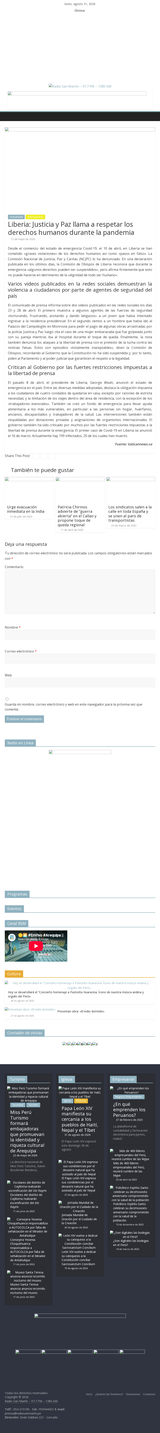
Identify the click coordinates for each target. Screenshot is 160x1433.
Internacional (35, 217)
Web (8, 675)
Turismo (33, 1105)
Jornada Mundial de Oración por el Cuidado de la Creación (79, 1219)
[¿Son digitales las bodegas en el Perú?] (130, 1233)
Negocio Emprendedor (128, 1097)
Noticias (81, 1100)
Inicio (89, 1394)
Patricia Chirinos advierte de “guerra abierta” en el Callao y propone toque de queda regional (77, 515)
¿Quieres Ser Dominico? (109, 1394)
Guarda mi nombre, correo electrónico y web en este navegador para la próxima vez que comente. (73, 707)
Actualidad (16, 217)
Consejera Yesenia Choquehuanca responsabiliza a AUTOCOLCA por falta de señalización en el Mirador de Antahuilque (27, 1250)
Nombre (13, 627)
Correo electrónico (21, 651)
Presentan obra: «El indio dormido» (80, 1011)
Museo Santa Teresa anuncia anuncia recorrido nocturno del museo (27, 1288)
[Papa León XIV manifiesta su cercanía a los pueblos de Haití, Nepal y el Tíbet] (80, 1088)
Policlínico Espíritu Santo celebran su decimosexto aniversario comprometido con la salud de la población (131, 1212)
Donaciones (133, 1394)
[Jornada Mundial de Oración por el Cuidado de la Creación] (79, 1203)
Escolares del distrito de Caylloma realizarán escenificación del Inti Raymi (26, 1201)
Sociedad (17, 1105)
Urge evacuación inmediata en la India (25, 509)
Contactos (149, 1394)
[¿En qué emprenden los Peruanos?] (131, 1088)
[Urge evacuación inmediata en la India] (29, 479)
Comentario (14, 567)
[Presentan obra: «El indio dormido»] (30, 1009)
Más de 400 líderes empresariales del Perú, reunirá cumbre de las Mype (129, 1169)
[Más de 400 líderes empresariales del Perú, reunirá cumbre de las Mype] (130, 1151)
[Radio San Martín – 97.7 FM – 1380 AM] (9, 116)
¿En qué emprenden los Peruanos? (129, 1109)
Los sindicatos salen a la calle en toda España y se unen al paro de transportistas (130, 513)
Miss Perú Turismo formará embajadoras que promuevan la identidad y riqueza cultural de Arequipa (27, 1131)
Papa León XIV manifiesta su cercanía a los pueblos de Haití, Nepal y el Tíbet (80, 1119)
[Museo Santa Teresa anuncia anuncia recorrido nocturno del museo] (27, 1272)
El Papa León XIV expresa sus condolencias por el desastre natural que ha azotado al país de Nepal (79, 1184)
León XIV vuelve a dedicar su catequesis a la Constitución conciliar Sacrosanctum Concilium (79, 1258)
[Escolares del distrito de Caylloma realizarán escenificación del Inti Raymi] (27, 1182)
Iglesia (67, 1100)
